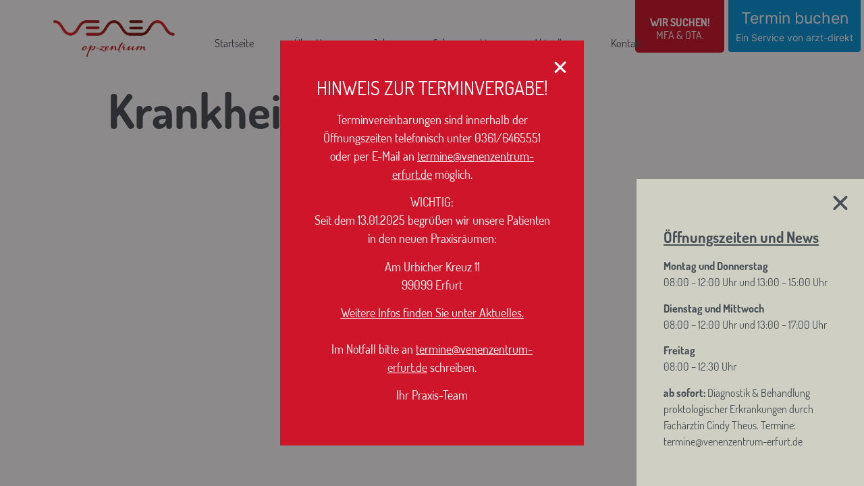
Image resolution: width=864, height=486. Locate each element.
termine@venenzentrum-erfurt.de (733, 441)
